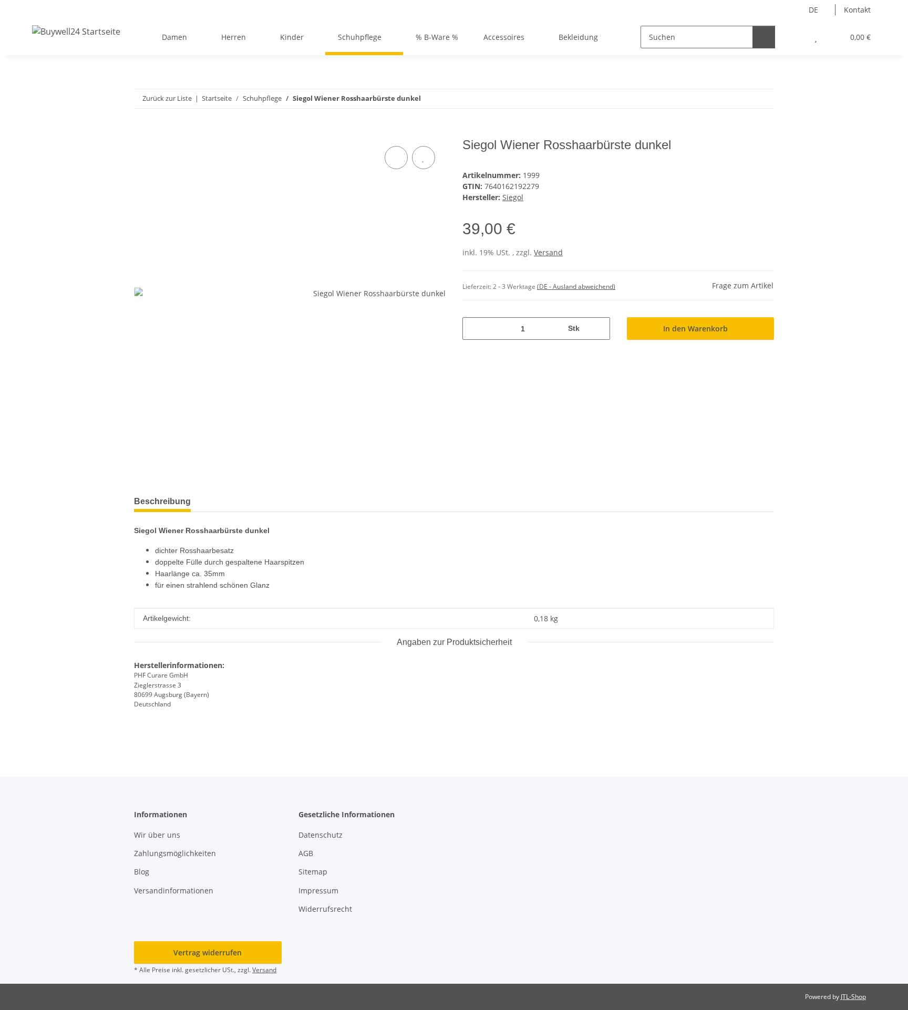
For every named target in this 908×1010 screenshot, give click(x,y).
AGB (305, 853)
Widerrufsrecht (325, 909)
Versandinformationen (173, 891)
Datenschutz (320, 835)
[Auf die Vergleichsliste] (396, 157)
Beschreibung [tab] (162, 501)
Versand (548, 252)
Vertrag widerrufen (207, 952)
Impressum (318, 891)
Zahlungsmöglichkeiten (175, 853)
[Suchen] (763, 37)
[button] (794, 37)
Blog (141, 872)
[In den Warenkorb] (142, 132)
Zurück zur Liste (167, 98)
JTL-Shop (853, 996)
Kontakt (857, 10)
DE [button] (813, 10)
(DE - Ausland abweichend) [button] (576, 286)
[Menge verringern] (474, 328)
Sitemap (312, 872)
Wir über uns (157, 835)
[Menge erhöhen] (598, 328)
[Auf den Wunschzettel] (423, 157)
